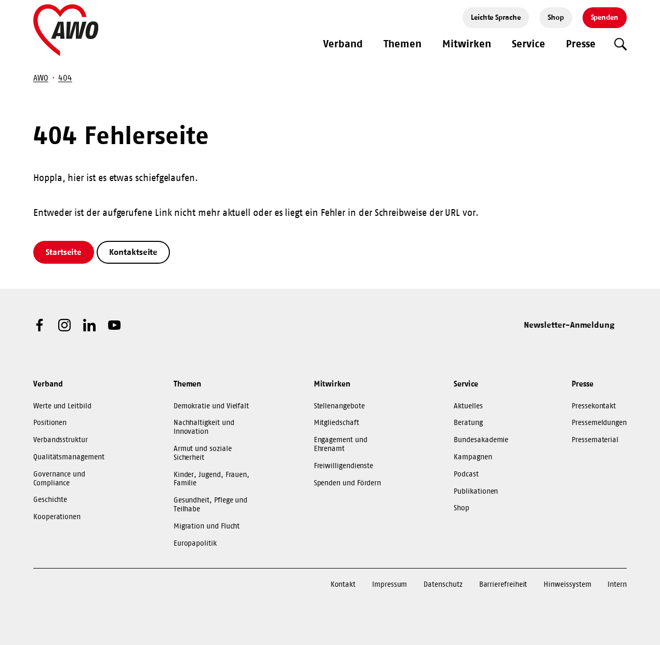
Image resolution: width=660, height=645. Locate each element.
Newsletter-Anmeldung (569, 324)
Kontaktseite (133, 251)
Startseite (64, 251)
